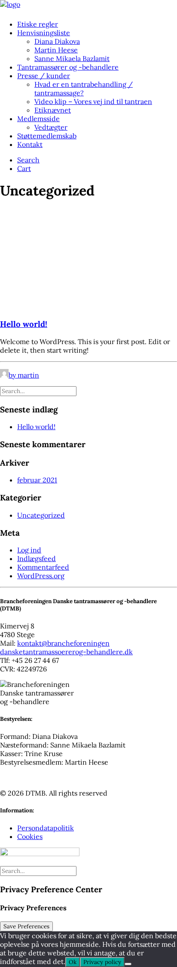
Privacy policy (102, 962)
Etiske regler (37, 24)
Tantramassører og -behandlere (68, 67)
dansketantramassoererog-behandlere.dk (66, 651)
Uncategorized (41, 515)
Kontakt (30, 144)
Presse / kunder (43, 75)
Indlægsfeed (36, 558)
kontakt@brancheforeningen (63, 643)
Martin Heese (56, 50)
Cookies (30, 836)
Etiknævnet (52, 110)
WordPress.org (40, 575)
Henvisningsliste (43, 32)
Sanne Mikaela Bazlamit (72, 58)
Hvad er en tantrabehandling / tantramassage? (83, 88)
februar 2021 (37, 480)
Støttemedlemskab (46, 135)
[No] (128, 964)
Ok (72, 962)
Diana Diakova (57, 41)
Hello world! (23, 324)
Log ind (29, 550)
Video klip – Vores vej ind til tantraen (93, 101)
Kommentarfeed (43, 567)
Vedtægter (50, 127)
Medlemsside (38, 118)
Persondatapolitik (45, 828)
